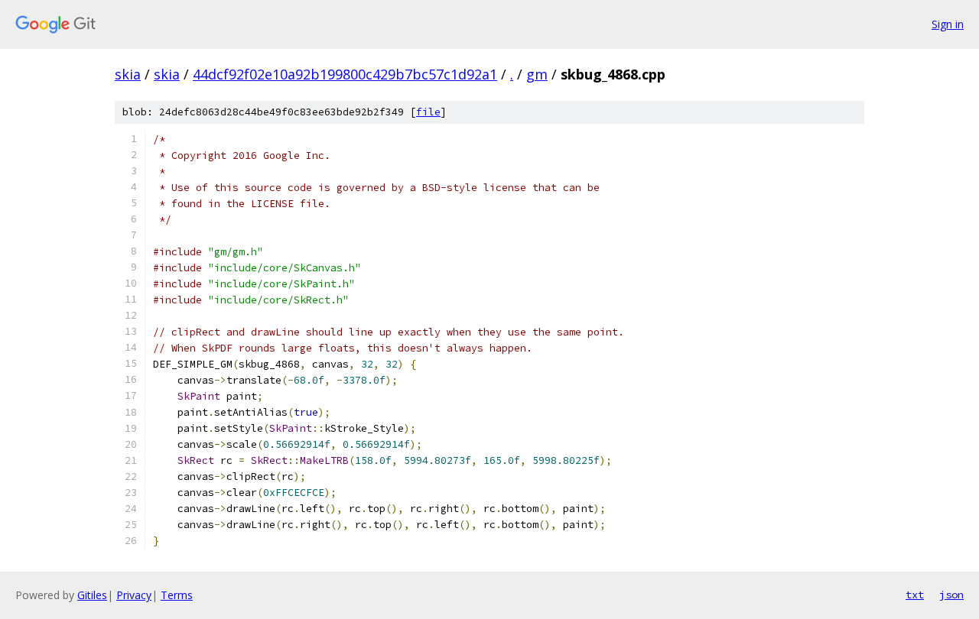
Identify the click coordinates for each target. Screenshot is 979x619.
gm (537, 74)
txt (915, 594)
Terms (177, 595)
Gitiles (92, 595)
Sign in (948, 24)
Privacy (133, 595)
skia (128, 74)
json (951, 594)
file (428, 111)
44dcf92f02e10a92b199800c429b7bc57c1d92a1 (345, 74)
